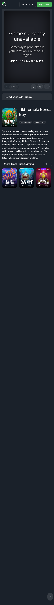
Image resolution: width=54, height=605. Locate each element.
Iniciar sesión (27, 4)
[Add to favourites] (40, 86)
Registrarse (44, 4)
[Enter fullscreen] (47, 86)
